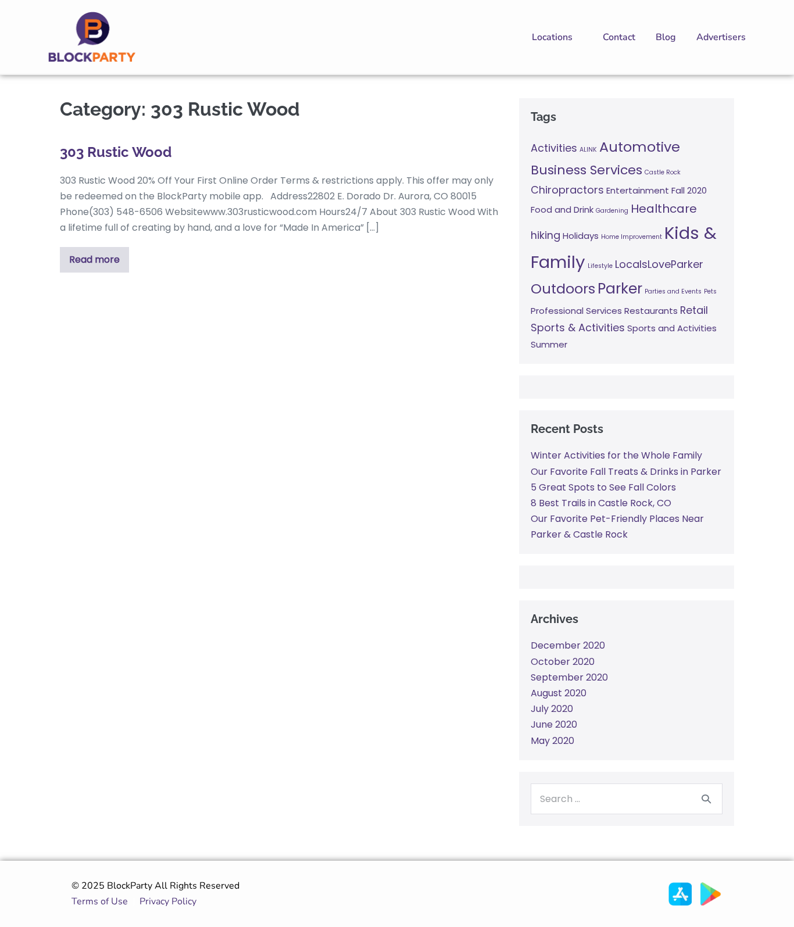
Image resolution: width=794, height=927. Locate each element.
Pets (710, 291)
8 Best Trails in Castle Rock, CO (601, 503)
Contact (619, 37)
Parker (620, 288)
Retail (694, 310)
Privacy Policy (170, 901)
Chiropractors (567, 189)
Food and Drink (562, 209)
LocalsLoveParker (659, 264)
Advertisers (721, 37)
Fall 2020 (689, 190)
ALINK (588, 149)
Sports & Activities (578, 327)
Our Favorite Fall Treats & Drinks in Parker (626, 471)
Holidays (581, 236)
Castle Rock (663, 172)
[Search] (706, 798)
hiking (545, 235)
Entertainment (637, 190)
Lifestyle (600, 266)
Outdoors (563, 288)
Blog (666, 37)
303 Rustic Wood (115, 152)
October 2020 (563, 661)
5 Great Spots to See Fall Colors (603, 487)
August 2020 (558, 693)
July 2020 (552, 708)
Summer (549, 344)
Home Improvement (631, 236)
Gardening (612, 210)
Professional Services (576, 311)
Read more (95, 256)
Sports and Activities (672, 328)
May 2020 (552, 740)
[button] (557, 37)
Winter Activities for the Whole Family (616, 455)
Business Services (586, 170)
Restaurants (651, 311)
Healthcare (664, 209)
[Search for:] (627, 799)
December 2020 (568, 645)
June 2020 (554, 724)
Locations (552, 37)
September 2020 (569, 677)
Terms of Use (99, 901)
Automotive (639, 146)
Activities (554, 148)
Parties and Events (673, 291)
